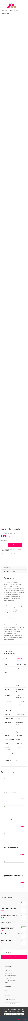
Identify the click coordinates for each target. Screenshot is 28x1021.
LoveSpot (4, 10)
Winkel (6, 990)
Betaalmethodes (8, 973)
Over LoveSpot (8, 970)
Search (14, 957)
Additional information (9, 571)
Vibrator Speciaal (17, 549)
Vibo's (12, 549)
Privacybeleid (8, 978)
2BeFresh (21, 1011)
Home (11, 10)
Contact (6, 982)
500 (17, 658)
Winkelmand (7, 993)
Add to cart (15, 545)
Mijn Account (8, 995)
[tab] (14, 568)
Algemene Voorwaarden (10, 980)
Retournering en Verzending (11, 975)
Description (7, 567)
